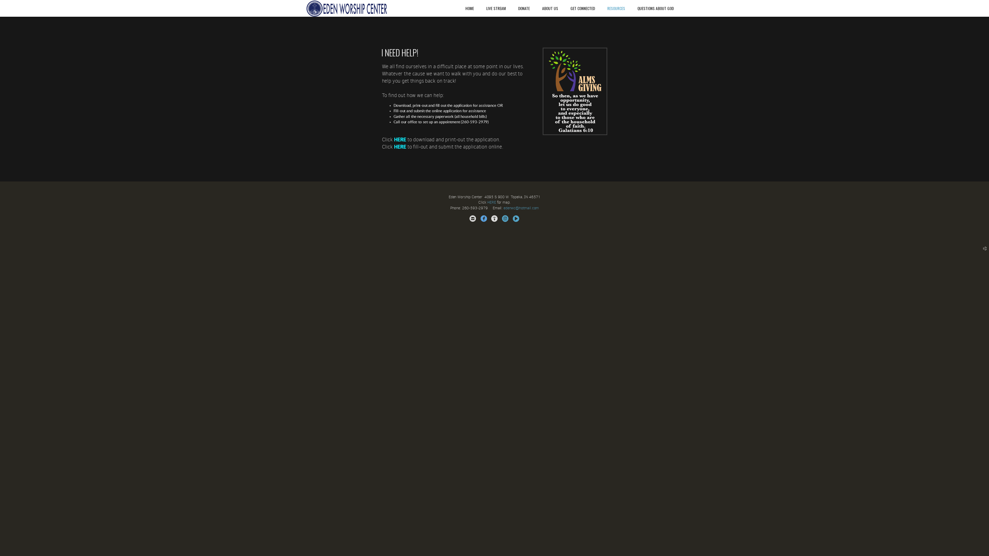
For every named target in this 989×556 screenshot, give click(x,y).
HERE (400, 139)
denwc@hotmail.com (522, 208)
